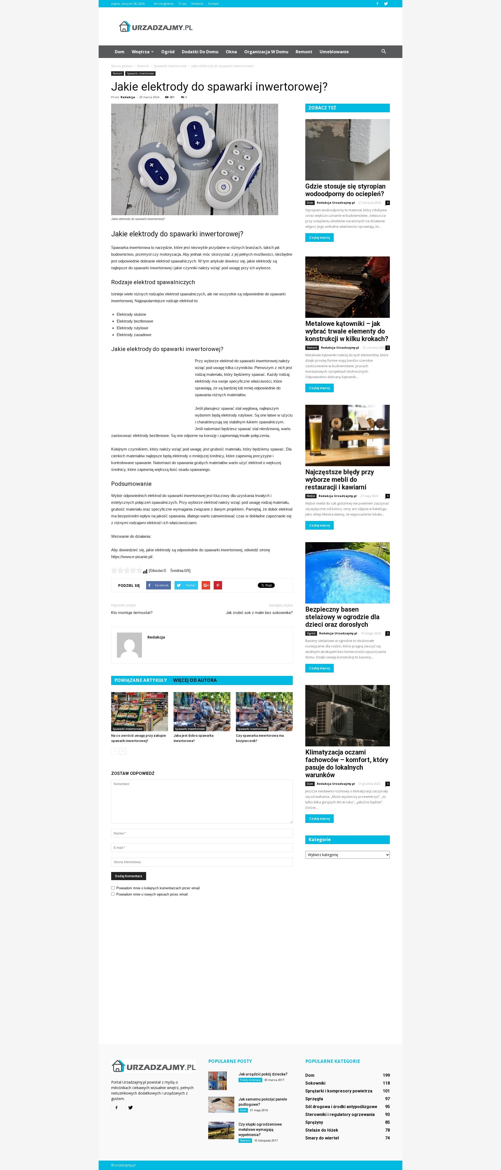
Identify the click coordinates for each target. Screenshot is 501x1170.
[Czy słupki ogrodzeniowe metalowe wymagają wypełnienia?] (221, 1130)
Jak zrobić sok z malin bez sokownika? (259, 612)
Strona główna (164, 3)
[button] (383, 51)
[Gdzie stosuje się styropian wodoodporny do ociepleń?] (347, 149)
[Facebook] (377, 3)
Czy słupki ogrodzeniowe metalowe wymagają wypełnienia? (260, 1129)
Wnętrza (141, 52)
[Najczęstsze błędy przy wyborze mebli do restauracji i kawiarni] (347, 435)
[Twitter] (386, 3)
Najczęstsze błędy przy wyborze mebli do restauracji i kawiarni (339, 479)
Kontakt (213, 3)
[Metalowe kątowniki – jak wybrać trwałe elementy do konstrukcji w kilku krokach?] (347, 287)
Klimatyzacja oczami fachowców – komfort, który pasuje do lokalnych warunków (347, 763)
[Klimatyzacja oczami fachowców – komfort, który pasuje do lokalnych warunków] (347, 715)
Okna (231, 52)
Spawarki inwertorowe (140, 73)
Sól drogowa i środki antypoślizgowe (341, 1106)
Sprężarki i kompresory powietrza (338, 1091)
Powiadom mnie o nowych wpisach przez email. (152, 894)
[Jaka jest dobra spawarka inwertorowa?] (202, 711)
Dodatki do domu (200, 52)
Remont (304, 52)
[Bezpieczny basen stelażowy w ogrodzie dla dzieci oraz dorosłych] (347, 573)
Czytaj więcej (319, 237)
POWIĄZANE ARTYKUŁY (140, 680)
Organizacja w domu (266, 52)
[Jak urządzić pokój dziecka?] (217, 1081)
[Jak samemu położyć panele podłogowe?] (221, 1105)
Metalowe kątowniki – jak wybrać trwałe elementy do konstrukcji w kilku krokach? (346, 331)
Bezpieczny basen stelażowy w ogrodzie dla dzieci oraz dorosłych (342, 617)
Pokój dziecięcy (250, 1080)
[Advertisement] (295, 26)
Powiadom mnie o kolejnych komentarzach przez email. (158, 888)
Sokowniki (315, 1083)
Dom (119, 52)
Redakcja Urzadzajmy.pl (336, 202)
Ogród (168, 52)
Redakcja (128, 97)
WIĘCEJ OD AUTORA (195, 680)
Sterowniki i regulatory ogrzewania (340, 1114)
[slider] (126, 570)
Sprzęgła (314, 1098)
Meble (311, 496)
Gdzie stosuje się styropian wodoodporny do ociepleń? (345, 190)
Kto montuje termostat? (132, 612)
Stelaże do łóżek (321, 1130)
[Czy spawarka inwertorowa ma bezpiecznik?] (264, 711)
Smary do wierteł (322, 1138)
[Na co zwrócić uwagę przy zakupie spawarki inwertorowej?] (139, 711)
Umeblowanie (334, 52)
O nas (182, 3)
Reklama (197, 3)
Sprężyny (314, 1122)
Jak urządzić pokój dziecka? (263, 1074)
